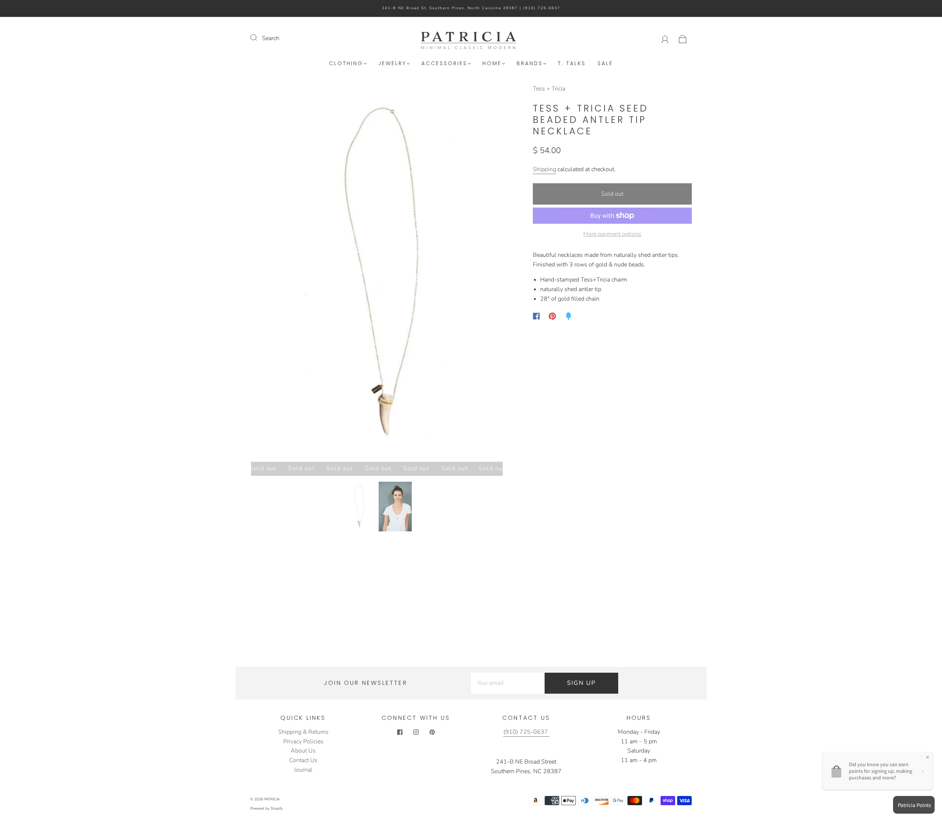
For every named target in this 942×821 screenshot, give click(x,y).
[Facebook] (536, 316)
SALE (605, 63)
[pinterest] (432, 732)
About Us (303, 751)
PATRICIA (272, 799)
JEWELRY (392, 63)
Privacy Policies (303, 741)
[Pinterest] (552, 316)
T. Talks (572, 63)
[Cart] (683, 38)
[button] (276, 274)
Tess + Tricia (549, 89)
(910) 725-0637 (541, 8)
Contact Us (303, 760)
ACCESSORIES (444, 63)
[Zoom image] (376, 274)
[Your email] (508, 683)
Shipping (544, 169)
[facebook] (400, 732)
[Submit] (258, 37)
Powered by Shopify (266, 808)
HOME (492, 63)
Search (270, 38)
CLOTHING (346, 63)
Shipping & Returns (303, 732)
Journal (303, 770)
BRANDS (530, 63)
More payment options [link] (612, 234)
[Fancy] (568, 316)
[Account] (665, 38)
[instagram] (416, 732)
